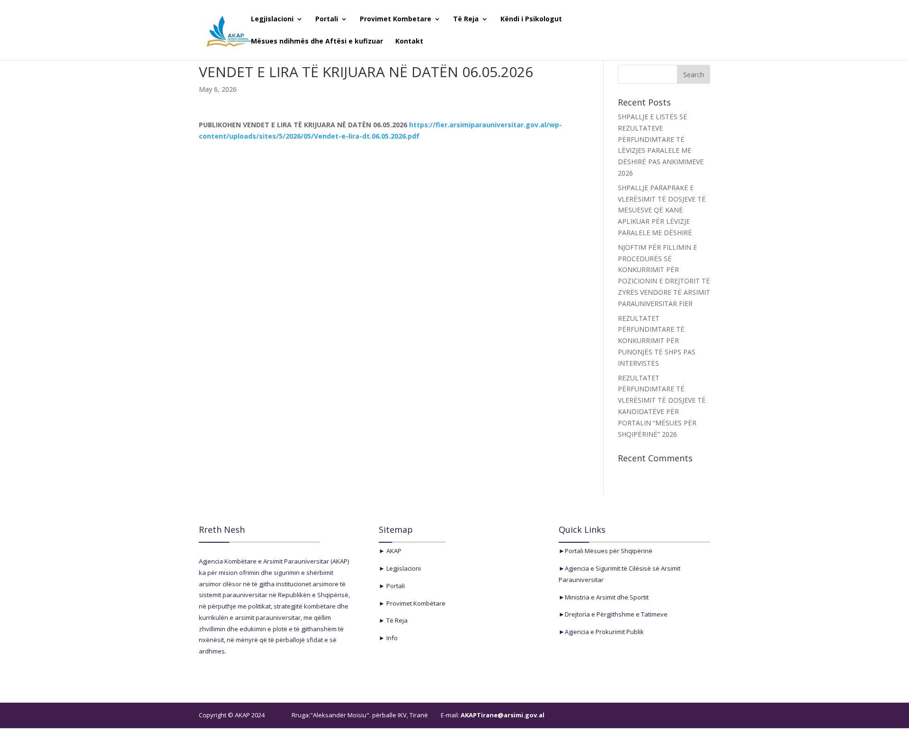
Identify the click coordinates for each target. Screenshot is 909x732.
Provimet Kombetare (395, 19)
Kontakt (409, 41)
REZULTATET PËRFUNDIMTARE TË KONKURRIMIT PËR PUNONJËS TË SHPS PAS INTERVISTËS (656, 341)
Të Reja (466, 19)
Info (391, 638)
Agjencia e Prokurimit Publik (604, 631)
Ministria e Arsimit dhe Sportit (607, 597)
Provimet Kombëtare (415, 603)
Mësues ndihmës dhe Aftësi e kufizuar (317, 41)
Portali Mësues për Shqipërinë (608, 551)
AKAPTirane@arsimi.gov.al (501, 715)
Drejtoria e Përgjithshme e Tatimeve (616, 614)
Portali (326, 19)
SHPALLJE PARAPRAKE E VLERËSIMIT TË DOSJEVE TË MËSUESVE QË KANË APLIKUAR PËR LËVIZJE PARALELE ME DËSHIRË (662, 210)
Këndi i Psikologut (531, 19)
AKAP (393, 551)
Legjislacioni (272, 19)
